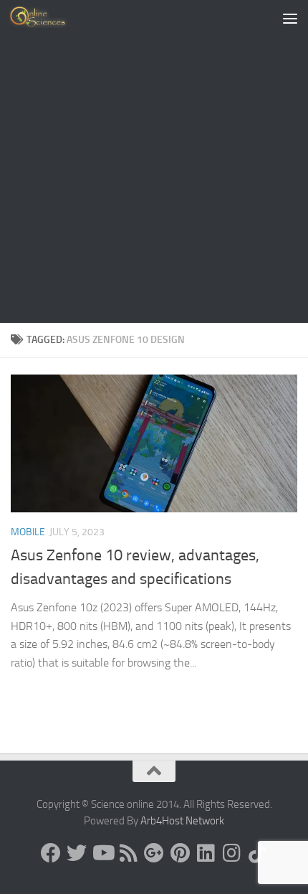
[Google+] (154, 853)
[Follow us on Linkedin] (206, 853)
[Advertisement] (154, 161)
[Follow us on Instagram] (231, 853)
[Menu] (290, 18)
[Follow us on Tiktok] (257, 853)
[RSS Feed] (128, 853)
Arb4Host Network (182, 820)
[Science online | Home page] (49, 18)
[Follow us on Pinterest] (180, 853)
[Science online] (51, 853)
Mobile (28, 532)
